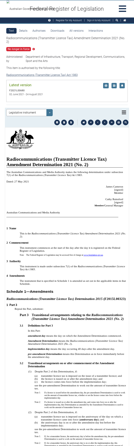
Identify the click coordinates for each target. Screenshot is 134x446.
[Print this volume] (118, 122)
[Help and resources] (49, 20)
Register (69, 20)
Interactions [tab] (95, 30)
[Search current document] (125, 122)
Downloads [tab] (57, 30)
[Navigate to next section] (104, 122)
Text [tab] (11, 30)
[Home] (125, 20)
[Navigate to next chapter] (111, 122)
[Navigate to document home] (84, 122)
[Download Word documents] (71, 122)
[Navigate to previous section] (97, 122)
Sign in (98, 20)
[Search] (117, 20)
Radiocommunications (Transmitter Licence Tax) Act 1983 (42, 75)
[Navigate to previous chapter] (91, 122)
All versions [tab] (76, 30)
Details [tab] (23, 30)
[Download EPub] (57, 122)
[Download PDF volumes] (64, 122)
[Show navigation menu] (124, 112)
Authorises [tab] (39, 30)
